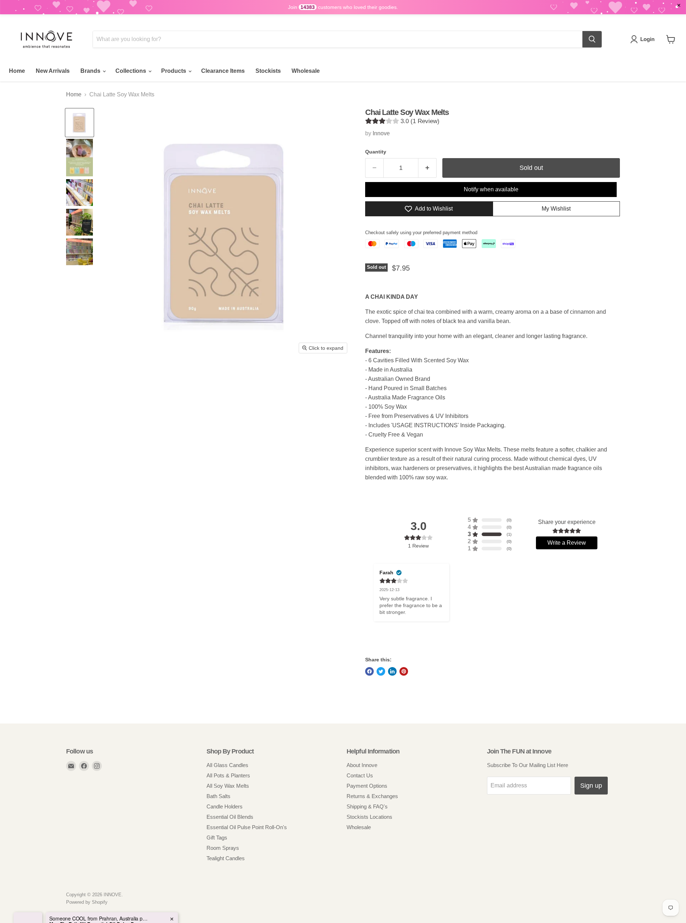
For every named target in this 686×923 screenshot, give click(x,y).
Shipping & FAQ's (367, 806)
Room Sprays (223, 848)
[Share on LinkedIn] (392, 671)
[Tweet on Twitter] (381, 671)
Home (17, 71)
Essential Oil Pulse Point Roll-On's (247, 827)
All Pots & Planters (228, 775)
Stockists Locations (369, 817)
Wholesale (306, 71)
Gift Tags (217, 837)
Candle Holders (225, 806)
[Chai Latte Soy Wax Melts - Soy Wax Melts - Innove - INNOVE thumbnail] (79, 123)
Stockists (268, 71)
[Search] (592, 39)
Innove (381, 133)
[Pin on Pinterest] (403, 671)
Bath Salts (218, 796)
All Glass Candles (227, 765)
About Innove (362, 765)
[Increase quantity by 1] (427, 168)
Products (174, 71)
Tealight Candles (226, 858)
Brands (91, 71)
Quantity (375, 152)
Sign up (591, 785)
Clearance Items (223, 71)
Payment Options (367, 786)
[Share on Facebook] (369, 671)
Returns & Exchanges (372, 796)
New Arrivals (53, 71)
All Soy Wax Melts (228, 786)
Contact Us (360, 775)
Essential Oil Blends (230, 817)
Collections (131, 71)
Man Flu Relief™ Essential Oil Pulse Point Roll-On (94, 896)
